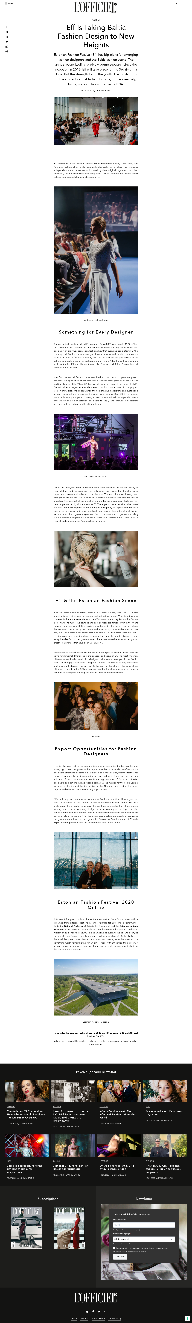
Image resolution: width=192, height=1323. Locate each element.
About (74, 1318)
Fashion (96, 19)
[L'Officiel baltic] (96, 7)
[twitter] (7, 42)
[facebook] (7, 27)
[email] (7, 22)
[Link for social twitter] (87, 1312)
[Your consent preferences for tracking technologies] (187, 1318)
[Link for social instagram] (99, 1312)
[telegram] (7, 51)
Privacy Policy (98, 1318)
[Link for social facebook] (93, 1312)
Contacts (84, 1318)
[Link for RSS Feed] (104, 1312)
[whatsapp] (7, 46)
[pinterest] (7, 32)
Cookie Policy (114, 1318)
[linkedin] (7, 37)
